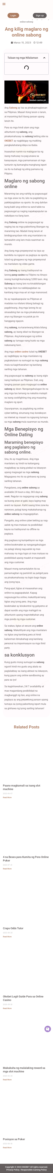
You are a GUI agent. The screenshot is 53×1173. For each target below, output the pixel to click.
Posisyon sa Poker (14, 1139)
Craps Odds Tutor (13, 928)
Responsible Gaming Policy (34, 1170)
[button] (3, 3)
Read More (7, 797)
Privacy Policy (12, 1170)
